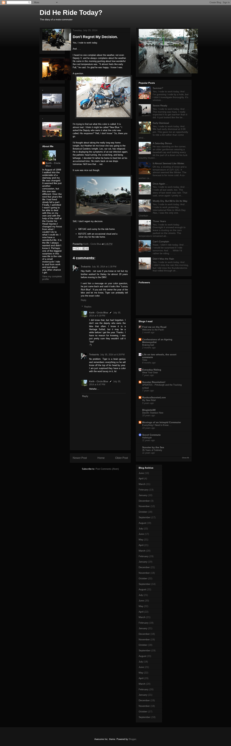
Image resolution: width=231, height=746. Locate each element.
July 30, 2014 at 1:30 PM (104, 266)
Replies (87, 306)
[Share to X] (80, 248)
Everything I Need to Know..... (157, 425)
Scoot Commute (151, 434)
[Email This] (74, 248)
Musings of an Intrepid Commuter (161, 422)
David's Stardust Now (152, 412)
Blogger (132, 739)
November (144, 506)
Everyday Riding (151, 369)
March (142, 484)
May (141, 539)
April (141, 478)
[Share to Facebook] (84, 248)
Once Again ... (160, 183)
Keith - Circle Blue (98, 312)
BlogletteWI (149, 410)
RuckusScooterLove (154, 397)
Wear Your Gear (150, 372)
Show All (185, 458)
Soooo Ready (160, 105)
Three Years (159, 221)
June (141, 473)
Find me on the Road (154, 327)
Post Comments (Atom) (107, 469)
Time (144, 360)
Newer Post (80, 457)
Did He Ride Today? (71, 12)
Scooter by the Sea (153, 447)
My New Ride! (149, 400)
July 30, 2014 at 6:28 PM (112, 354)
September (145, 517)
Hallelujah (147, 437)
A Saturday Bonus (162, 143)
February (143, 489)
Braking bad (148, 345)
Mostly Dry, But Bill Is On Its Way (170, 201)
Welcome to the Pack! (153, 329)
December (144, 500)
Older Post (121, 457)
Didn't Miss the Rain (163, 258)
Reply (83, 300)
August (142, 523)
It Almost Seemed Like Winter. (169, 163)
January (143, 495)
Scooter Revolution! (153, 382)
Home (101, 457)
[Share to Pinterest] (87, 248)
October (143, 511)
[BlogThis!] (77, 248)
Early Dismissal (161, 123)
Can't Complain (161, 241)
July (141, 528)
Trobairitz (86, 266)
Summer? (158, 88)
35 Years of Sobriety (152, 450)
